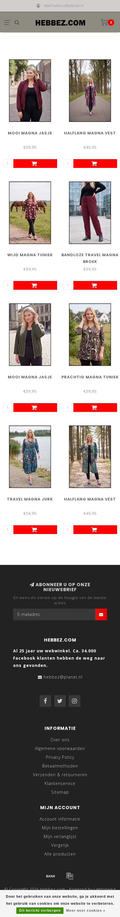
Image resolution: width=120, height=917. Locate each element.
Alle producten (60, 854)
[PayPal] (69, 876)
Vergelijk (60, 845)
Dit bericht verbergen (40, 911)
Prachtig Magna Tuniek (90, 377)
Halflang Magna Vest (90, 133)
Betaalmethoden (60, 766)
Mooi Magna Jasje (30, 133)
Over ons (60, 739)
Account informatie (60, 819)
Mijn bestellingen (60, 827)
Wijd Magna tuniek (30, 255)
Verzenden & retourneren (60, 774)
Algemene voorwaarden (60, 748)
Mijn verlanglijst (60, 836)
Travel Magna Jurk (30, 499)
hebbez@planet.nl (63, 677)
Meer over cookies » (85, 911)
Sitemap (60, 792)
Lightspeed (105, 889)
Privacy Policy (60, 757)
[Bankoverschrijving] (50, 876)
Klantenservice (60, 783)
